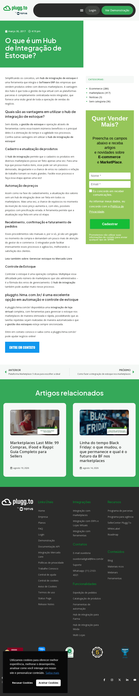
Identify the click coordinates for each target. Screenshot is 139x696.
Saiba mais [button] (52, 673)
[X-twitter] (119, 679)
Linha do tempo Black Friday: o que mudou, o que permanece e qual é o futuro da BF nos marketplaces (103, 451)
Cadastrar (110, 224)
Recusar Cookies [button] (22, 682)
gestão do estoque (32, 124)
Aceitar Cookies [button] (48, 682)
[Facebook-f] (104, 679)
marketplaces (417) (100, 92)
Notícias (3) (95, 97)
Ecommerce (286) (99, 88)
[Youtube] (134, 679)
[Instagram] (111, 679)
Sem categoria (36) (100, 101)
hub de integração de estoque (58, 78)
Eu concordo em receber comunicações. (108, 193)
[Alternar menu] (81, 10)
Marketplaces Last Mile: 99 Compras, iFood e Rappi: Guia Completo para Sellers (34, 449)
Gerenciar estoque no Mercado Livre (50, 258)
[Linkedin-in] (127, 679)
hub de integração (64, 282)
